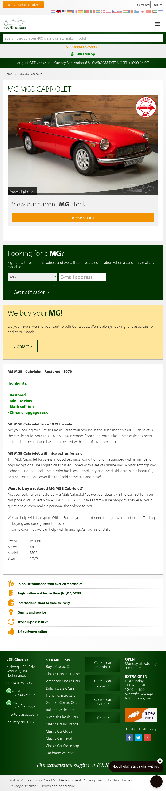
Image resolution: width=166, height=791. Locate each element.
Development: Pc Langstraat (81, 780)
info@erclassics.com (22, 714)
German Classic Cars (61, 702)
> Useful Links (58, 659)
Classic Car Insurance (62, 724)
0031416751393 (86, 47)
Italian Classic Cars (60, 709)
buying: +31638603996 (23, 704)
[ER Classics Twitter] (138, 738)
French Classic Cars (60, 695)
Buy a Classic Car (59, 666)
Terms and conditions (59, 786)
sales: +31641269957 (23, 692)
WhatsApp (86, 54)
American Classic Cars (63, 680)
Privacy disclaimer (23, 786)
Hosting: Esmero (121, 780)
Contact (21, 346)
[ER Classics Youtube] (147, 738)
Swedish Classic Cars (62, 716)
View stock (83, 217)
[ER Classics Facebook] (129, 738)
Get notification (30, 292)
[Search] (159, 38)
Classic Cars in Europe (63, 673)
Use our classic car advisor (23, 4)
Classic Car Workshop (62, 745)
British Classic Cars (60, 688)
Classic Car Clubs (59, 731)
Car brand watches (60, 752)
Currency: (143, 5)
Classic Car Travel (59, 738)
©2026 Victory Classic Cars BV (32, 780)
